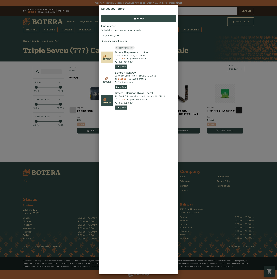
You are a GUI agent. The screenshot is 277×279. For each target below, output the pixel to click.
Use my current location (115, 41)
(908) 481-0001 (125, 62)
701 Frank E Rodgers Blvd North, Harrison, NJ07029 (140, 96)
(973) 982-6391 (125, 103)
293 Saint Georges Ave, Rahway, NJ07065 (135, 75)
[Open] (174, 35)
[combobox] (136, 35)
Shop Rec (121, 66)
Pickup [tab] (140, 18)
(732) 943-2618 (125, 82)
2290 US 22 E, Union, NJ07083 (130, 55)
